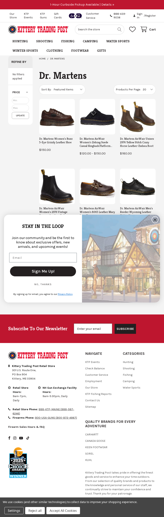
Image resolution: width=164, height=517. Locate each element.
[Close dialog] (155, 220)
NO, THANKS (43, 284)
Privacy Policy (65, 294)
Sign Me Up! (43, 271)
